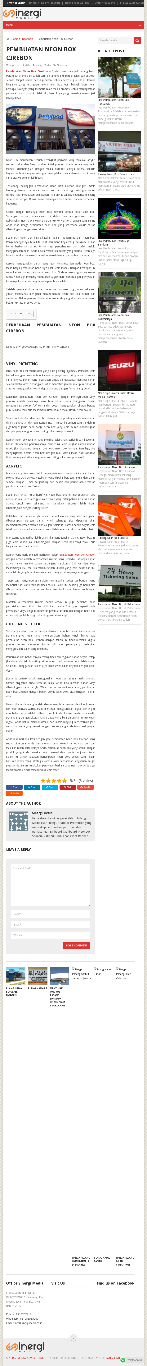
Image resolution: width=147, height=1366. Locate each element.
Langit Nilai (114, 1357)
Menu (9, 24)
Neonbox (62, 65)
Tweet (51, 787)
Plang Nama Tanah (114, 3)
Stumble (87, 787)
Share (15, 787)
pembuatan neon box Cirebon (77, 554)
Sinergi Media (43, 65)
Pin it (69, 787)
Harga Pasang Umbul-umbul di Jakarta (72, 3)
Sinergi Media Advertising (25, 1357)
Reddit (16, 793)
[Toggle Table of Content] (28, 314)
